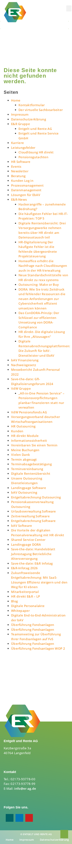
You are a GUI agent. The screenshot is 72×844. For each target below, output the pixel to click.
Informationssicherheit (29, 440)
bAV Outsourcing (24, 492)
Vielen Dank (20, 454)
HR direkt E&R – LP (25, 596)
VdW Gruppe (21, 388)
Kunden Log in (22, 180)
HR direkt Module (25, 436)
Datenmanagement (26, 190)
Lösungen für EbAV (25, 195)
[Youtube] (29, 818)
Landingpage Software (28, 488)
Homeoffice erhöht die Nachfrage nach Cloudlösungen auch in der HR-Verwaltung (42, 266)
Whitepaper (20, 610)
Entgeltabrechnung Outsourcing (36, 497)
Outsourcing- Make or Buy (38, 284)
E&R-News (19, 199)
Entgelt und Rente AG (35, 129)
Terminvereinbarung (27, 469)
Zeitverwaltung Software (30, 516)
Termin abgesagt (24, 459)
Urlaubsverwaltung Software (33, 511)
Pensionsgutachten (33, 157)
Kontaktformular (31, 105)
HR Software (20, 162)
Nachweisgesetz (23, 365)
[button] (68, 8)
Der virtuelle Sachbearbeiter (40, 110)
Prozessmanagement (27, 185)
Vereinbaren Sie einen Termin (34, 445)
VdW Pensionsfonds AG (29, 412)
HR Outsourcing (23, 426)
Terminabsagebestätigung (31, 464)
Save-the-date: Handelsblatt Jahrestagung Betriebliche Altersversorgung (33, 554)
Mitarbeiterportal (25, 592)
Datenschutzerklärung (28, 119)
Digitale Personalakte (27, 606)
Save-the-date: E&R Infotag (32, 563)
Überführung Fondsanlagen (32, 625)
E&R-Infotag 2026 (24, 568)
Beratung (18, 176)
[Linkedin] (19, 818)
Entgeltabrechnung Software (33, 521)
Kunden (17, 431)
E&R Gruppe (20, 124)
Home (15, 100)
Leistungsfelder (23, 147)
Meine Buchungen (25, 450)
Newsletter (19, 171)
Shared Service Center (28, 540)
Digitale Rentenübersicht (30, 473)
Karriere (17, 143)
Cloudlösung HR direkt (36, 152)
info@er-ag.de (25, 788)
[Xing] (9, 818)
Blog (14, 601)
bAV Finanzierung (25, 360)
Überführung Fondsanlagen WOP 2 (38, 648)
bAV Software (21, 525)
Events (16, 166)
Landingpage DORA (26, 544)
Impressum (20, 114)
